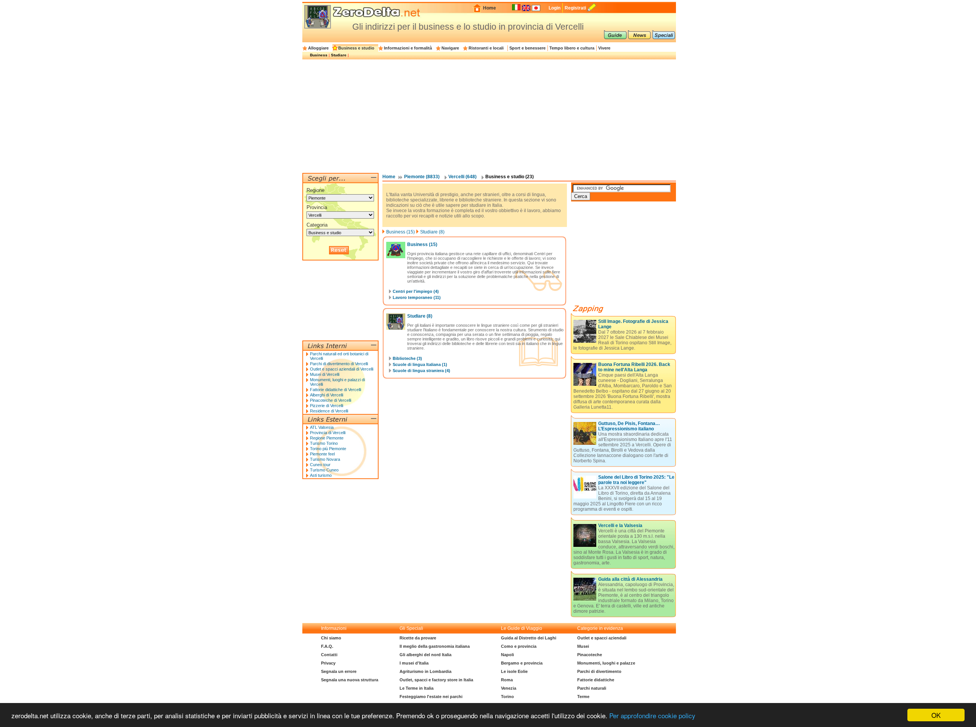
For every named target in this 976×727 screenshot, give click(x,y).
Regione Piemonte (327, 438)
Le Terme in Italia (416, 688)
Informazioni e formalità (408, 48)
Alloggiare (318, 48)
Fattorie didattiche (595, 679)
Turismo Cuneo (324, 470)
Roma (507, 679)
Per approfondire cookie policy (652, 715)
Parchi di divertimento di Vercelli (339, 363)
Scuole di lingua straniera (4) (421, 370)
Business (318, 55)
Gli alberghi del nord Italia (425, 654)
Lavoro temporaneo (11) (417, 297)
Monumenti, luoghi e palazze (606, 663)
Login (554, 8)
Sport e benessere (527, 48)
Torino (507, 696)
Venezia (508, 688)
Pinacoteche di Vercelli (330, 400)
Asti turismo (321, 475)
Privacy (328, 663)
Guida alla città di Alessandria (630, 579)
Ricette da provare (418, 638)
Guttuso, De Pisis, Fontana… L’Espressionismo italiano (629, 426)
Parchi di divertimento (599, 671)
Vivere (604, 48)
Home (489, 8)
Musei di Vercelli (324, 374)
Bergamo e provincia (522, 663)
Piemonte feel (322, 454)
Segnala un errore (338, 671)
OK (936, 715)
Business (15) (400, 232)
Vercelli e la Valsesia (620, 525)
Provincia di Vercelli (327, 432)
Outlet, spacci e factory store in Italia (436, 679)
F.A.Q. (327, 646)
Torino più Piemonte (328, 448)
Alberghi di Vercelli (326, 395)
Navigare (450, 48)
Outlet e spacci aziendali (601, 638)
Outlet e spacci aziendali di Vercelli (341, 369)
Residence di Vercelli (329, 411)
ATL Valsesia (322, 427)
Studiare (339, 55)
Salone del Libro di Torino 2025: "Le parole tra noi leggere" (636, 480)
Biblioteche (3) (407, 358)
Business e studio (356, 48)
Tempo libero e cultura (571, 48)
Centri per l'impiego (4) (416, 291)
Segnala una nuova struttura (349, 679)
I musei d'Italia (414, 663)
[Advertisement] (489, 115)
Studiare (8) (432, 232)
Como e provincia (518, 646)
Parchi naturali (591, 688)
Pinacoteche (589, 654)
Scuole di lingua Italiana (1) (420, 364)
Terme (583, 696)
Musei (583, 646)
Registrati (575, 8)
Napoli (507, 654)
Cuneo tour (320, 464)
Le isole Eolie (514, 671)
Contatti (329, 654)
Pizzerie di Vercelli (326, 405)
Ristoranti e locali (486, 48)
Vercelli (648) (462, 176)
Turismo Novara (325, 459)
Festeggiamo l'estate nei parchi (431, 696)
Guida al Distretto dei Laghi (528, 638)
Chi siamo (331, 638)
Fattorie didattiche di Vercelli (335, 389)
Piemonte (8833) (422, 176)
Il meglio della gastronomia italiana (435, 646)
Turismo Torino (324, 443)
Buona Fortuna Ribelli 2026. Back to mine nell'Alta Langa (634, 367)
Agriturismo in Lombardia (425, 671)
